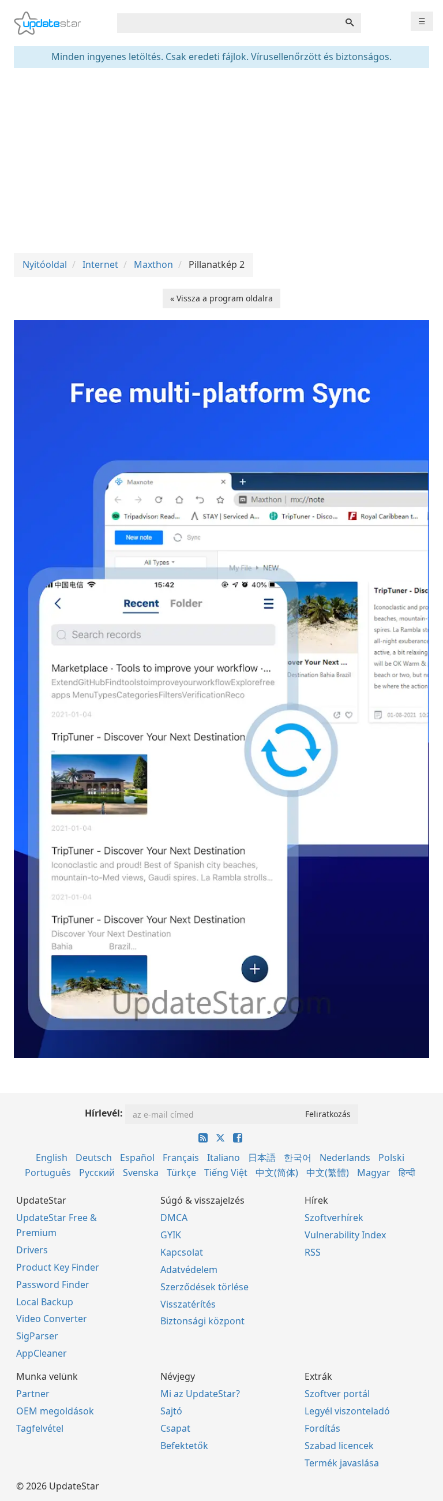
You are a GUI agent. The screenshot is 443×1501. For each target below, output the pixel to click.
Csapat (175, 1428)
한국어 (297, 1157)
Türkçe (181, 1172)
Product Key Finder (57, 1267)
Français (181, 1157)
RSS (313, 1252)
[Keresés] (349, 23)
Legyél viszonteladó (347, 1411)
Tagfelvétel (39, 1428)
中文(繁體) (327, 1172)
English (51, 1157)
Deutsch (94, 1157)
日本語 (262, 1157)
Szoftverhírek (334, 1217)
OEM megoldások (55, 1411)
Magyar (374, 1172)
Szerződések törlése (204, 1286)
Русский (97, 1172)
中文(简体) (277, 1172)
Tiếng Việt (225, 1172)
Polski (391, 1157)
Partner (33, 1393)
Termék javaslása (342, 1463)
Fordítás (322, 1428)
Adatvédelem (188, 1269)
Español (137, 1157)
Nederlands (345, 1157)
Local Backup (44, 1301)
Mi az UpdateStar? (200, 1393)
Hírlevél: (104, 1113)
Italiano (223, 1157)
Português (48, 1172)
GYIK (170, 1235)
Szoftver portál (337, 1393)
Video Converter (51, 1318)
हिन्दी (407, 1172)
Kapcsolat (181, 1252)
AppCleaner (41, 1353)
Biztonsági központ (202, 1321)
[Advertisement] (221, 160)
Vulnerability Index (345, 1235)
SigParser (37, 1336)
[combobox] (228, 23)
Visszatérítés (188, 1304)
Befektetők (184, 1445)
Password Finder (52, 1284)
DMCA (173, 1217)
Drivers (32, 1250)
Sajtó (171, 1411)
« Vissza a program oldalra (221, 298)
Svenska (141, 1172)
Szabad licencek (339, 1445)
